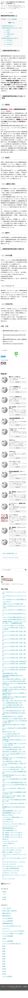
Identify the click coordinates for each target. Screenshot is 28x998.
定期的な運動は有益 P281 (9, 673)
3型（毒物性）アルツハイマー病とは (17, 492)
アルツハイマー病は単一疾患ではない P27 (14, 767)
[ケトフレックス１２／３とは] (4, 485)
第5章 (3, 956)
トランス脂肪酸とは (14, 386)
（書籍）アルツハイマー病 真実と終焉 (12, 603)
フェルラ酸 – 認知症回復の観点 (10, 868)
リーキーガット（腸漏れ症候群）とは (17, 504)
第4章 (3, 953)
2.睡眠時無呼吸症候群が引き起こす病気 (12, 28)
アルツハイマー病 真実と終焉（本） (12, 943)
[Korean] (3, 580)
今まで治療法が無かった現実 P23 (11, 761)
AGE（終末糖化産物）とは (10, 553)
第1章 (3, 946)
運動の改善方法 (6, 913)
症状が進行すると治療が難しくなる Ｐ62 (13, 751)
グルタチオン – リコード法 (9, 872)
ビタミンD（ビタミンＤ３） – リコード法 (13, 861)
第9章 (3, 966)
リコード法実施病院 (7, 936)
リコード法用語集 (12, 19)
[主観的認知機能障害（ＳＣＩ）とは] (4, 421)
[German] (10, 579)
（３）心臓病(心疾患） (9, 34)
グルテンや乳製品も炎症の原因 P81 (12, 705)
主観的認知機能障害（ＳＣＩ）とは (16, 419)
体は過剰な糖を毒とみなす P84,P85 (12, 716)
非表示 (12, 22)
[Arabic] (1, 579)
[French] (9, 579)
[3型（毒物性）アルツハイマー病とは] (4, 495)
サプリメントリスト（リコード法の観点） (13, 931)
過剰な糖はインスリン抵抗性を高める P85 (14, 718)
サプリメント (5, 928)
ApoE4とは (12, 451)
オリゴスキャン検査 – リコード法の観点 (13, 625)
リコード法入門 (6, 908)
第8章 (3, 963)
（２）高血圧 (6, 32)
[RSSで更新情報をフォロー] (5, 363)
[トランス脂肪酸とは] (4, 390)
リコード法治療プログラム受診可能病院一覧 (14, 599)
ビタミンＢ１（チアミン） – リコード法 (13, 847)
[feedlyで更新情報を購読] (2, 363)
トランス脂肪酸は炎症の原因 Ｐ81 (12, 702)
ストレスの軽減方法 (7, 918)
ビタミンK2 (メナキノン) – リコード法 (12, 866)
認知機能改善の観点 (7, 923)
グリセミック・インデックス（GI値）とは (17, 429)
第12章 (4, 974)
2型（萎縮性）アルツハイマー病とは (17, 528)
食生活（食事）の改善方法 (9, 910)
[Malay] (4, 580)
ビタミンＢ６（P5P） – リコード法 (11, 850)
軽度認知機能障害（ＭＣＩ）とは (17, 472)
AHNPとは (12, 440)
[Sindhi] (10, 580)
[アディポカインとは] (4, 464)
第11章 (4, 971)
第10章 (4, 969)
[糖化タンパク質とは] (4, 380)
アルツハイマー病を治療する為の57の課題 (13, 681)
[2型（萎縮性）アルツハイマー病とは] (4, 530)
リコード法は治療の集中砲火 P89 (11, 749)
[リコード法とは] (4, 518)
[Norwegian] (7, 580)
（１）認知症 (6, 30)
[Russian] (9, 580)
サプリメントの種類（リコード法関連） (13, 933)
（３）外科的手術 (7, 44)
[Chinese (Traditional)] (4, 579)
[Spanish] (12, 580)
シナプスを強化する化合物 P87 (11, 733)
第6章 (3, 958)
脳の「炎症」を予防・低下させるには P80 (14, 700)
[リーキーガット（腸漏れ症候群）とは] (4, 506)
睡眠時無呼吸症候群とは (8, 828)
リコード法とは (13, 515)
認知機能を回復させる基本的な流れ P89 (13, 747)
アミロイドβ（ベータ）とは (17, 539)
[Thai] (1, 582)
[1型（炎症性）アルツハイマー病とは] (4, 410)
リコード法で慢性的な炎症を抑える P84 (13, 710)
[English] (6, 579)
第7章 (3, 961)
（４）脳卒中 (6, 36)
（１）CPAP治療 (7, 40)
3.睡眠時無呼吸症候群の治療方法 (10, 38)
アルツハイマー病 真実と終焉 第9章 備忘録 (14, 661)
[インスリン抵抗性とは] (4, 400)
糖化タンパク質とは (14, 376)
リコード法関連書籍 (7, 941)
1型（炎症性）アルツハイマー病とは (17, 407)
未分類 (4, 938)
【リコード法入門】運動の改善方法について (14, 617)
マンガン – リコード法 (8, 878)
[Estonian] (7, 579)
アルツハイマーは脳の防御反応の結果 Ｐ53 (14, 782)
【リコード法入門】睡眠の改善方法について (14, 619)
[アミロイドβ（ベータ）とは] (4, 542)
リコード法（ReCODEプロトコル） (12, 926)
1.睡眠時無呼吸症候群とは (8, 26)
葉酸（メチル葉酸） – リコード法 (11, 852)
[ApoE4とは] (4, 454)
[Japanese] (1, 580)
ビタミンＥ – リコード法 (9, 864)
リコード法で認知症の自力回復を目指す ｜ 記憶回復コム (13, 2)
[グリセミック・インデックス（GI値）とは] (4, 431)
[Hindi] (12, 579)
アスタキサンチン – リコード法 (10, 870)
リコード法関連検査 (7, 921)
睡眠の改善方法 (6, 915)
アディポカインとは (14, 461)
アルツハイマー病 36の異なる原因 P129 (14, 687)
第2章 (3, 948)
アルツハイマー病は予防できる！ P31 (13, 769)
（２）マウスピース (8, 42)
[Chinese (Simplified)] (3, 579)
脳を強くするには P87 (8, 731)
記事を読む (18, 403)
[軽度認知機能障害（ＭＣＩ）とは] (4, 474)
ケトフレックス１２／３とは (17, 482)
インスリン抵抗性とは (15, 396)
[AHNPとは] (4, 443)
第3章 (3, 951)
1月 (4, 894)
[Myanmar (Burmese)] (6, 580)
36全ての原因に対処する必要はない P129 (14, 679)
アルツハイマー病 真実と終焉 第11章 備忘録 (14, 667)
